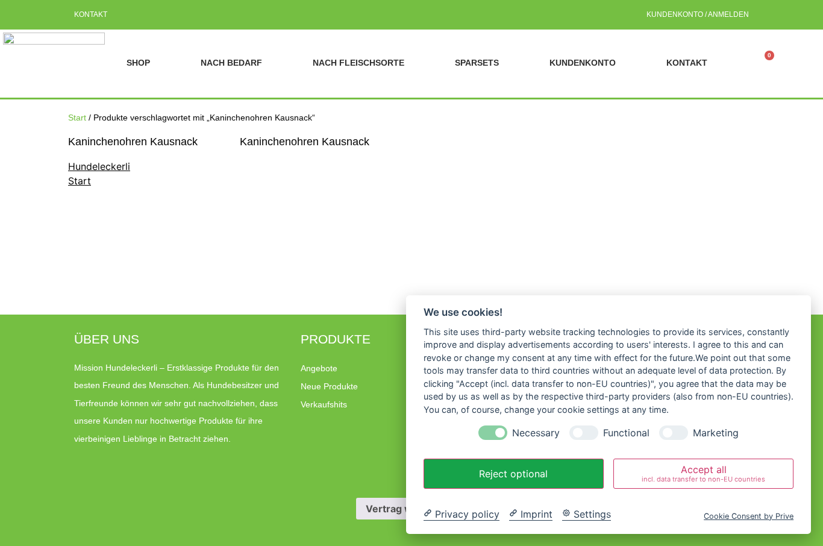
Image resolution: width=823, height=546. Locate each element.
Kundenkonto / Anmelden (697, 14)
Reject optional (513, 474)
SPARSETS (477, 62)
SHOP (138, 62)
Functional (626, 433)
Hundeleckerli (99, 166)
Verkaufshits (324, 404)
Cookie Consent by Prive (748, 515)
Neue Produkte (329, 386)
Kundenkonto (582, 62)
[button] (795, 63)
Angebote (319, 368)
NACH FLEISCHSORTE (358, 62)
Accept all (703, 473)
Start (77, 117)
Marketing (716, 433)
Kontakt (90, 14)
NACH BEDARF (231, 62)
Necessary (536, 433)
